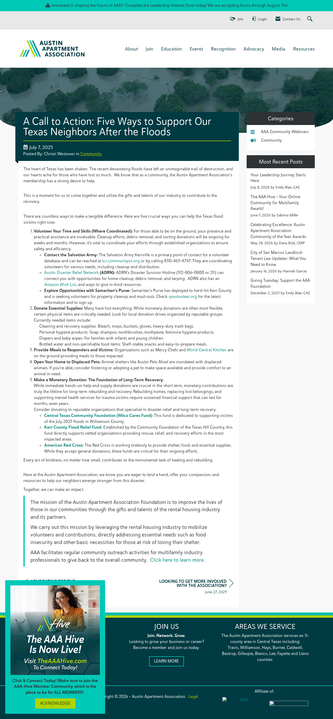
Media (278, 49)
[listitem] (281, 181)
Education (171, 49)
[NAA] (241, 706)
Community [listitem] (271, 140)
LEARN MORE (166, 661)
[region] (195, 587)
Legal (193, 696)
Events (196, 49)
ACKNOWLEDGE (55, 703)
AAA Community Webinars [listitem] (285, 131)
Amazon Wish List (60, 284)
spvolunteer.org (183, 296)
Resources (304, 49)
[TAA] (288, 707)
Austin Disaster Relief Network (71, 272)
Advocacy (254, 49)
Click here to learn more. (178, 560)
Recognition (223, 49)
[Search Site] (310, 19)
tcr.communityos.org (121, 261)
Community (91, 154)
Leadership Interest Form (172, 5)
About (131, 49)
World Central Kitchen (207, 350)
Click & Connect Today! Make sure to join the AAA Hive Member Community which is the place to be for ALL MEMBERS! (55, 686)
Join (149, 49)
